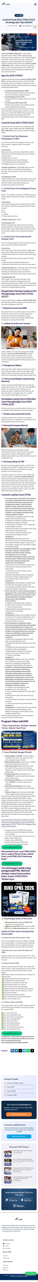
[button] (35, 4)
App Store (26, 758)
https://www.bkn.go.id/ (16, 717)
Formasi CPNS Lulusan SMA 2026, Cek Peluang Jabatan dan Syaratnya (23, 1160)
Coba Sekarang (20, 1136)
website (23, 760)
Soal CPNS (19, 15)
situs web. (25, 764)
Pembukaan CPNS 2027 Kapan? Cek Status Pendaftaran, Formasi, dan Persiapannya (23, 1169)
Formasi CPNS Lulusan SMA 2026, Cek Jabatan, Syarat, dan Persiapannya (22, 1178)
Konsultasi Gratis (20, 1114)
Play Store (16, 758)
